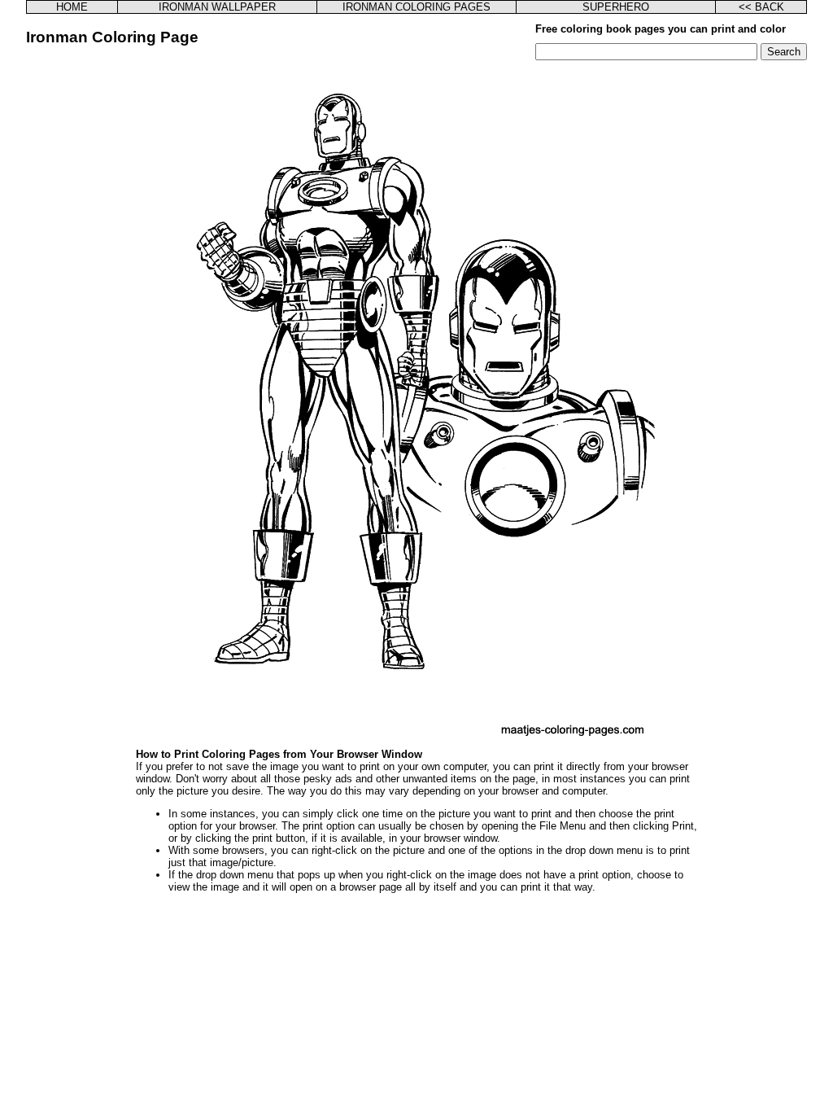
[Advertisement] (110, 304)
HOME (72, 7)
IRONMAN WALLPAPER (217, 7)
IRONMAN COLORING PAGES (416, 7)
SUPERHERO (615, 7)
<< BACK (761, 7)
